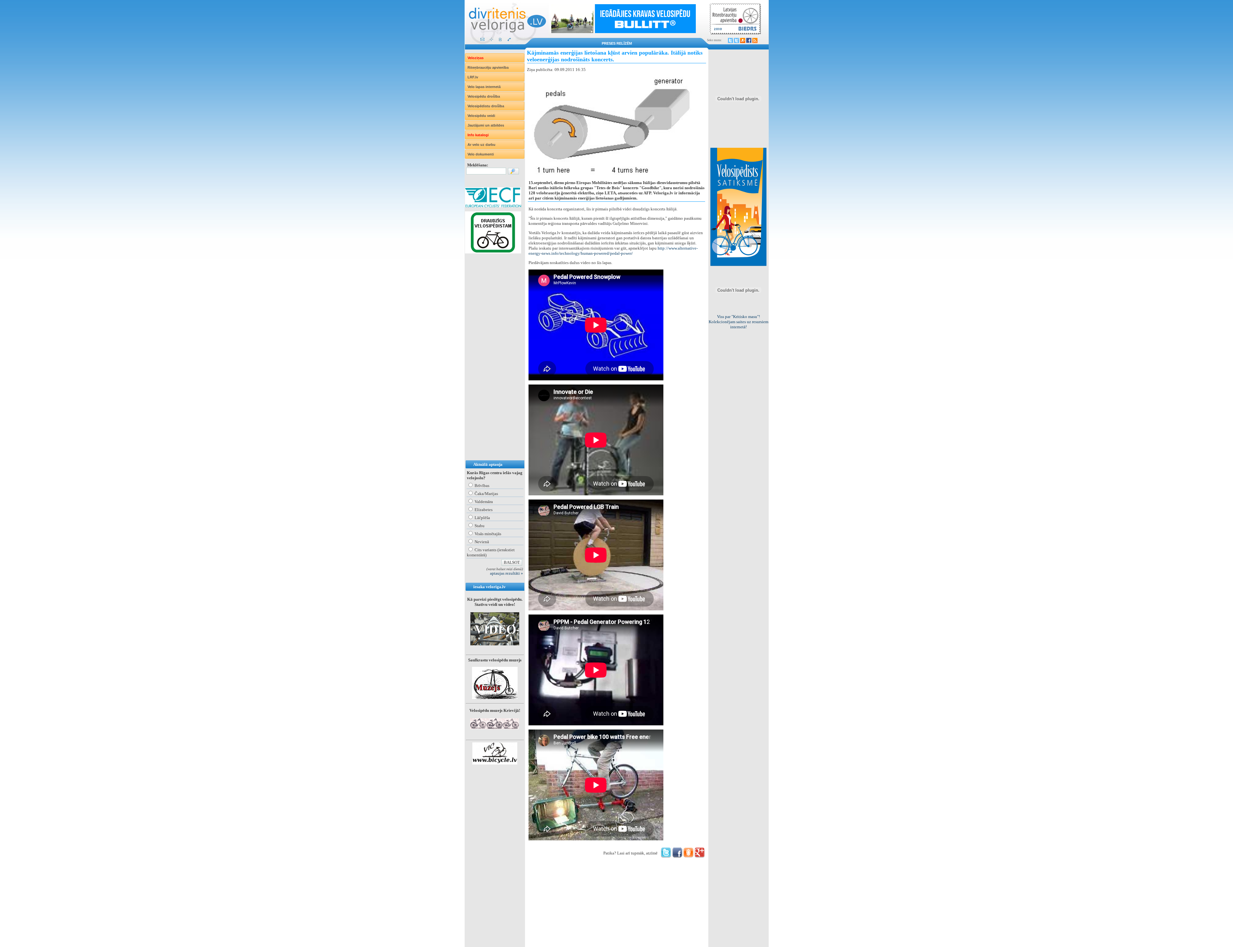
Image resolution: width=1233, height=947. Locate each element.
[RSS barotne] (754, 40)
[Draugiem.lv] (742, 40)
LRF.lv (473, 77)
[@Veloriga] (730, 40)
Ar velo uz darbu (481, 144)
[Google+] (700, 856)
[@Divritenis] (736, 40)
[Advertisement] (490, 363)
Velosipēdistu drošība (486, 106)
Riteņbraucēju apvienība (488, 67)
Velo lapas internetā (484, 87)
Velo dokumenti (481, 154)
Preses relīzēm (617, 43)
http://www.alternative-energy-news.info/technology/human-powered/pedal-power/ (613, 251)
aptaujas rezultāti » (506, 573)
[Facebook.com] (748, 40)
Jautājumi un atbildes (486, 125)
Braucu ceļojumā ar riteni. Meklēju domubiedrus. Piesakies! (738, 321)
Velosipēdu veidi (481, 116)
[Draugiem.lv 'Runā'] (688, 856)
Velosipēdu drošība (484, 96)
